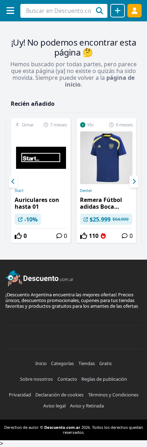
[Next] (134, 182)
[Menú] (10, 10)
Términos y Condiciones (113, 394)
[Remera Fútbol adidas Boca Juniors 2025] (106, 180)
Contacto (67, 379)
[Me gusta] (18, 235)
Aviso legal (54, 405)
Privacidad (20, 394)
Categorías (62, 363)
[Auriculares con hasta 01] (41, 180)
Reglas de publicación (104, 379)
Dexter (86, 190)
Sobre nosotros (36, 379)
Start (19, 190)
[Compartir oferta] (117, 10)
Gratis (105, 363)
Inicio (41, 363)
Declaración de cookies (59, 394)
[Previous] (13, 182)
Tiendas (86, 363)
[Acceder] (134, 10)
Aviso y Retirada (87, 405)
